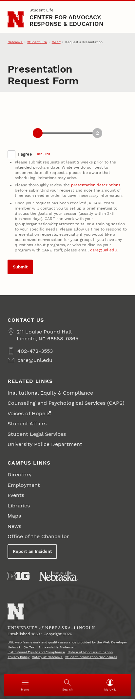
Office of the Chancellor (38, 536)
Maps (14, 516)
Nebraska (15, 42)
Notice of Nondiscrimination (90, 652)
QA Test (30, 647)
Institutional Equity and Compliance (36, 652)
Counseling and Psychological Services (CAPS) (66, 403)
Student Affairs (27, 423)
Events (16, 495)
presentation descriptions (95, 185)
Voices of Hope (26, 413)
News (14, 526)
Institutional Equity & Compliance (50, 393)
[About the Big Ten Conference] (18, 576)
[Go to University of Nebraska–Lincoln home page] (16, 19)
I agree (34, 154)
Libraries (19, 506)
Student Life (41, 10)
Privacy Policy (18, 657)
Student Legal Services (37, 434)
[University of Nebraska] (58, 576)
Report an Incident (32, 551)
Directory (19, 474)
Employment (24, 485)
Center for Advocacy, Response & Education (66, 20)
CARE (56, 42)
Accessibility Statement (57, 647)
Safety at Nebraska (47, 657)
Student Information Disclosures (91, 657)
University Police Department (45, 444)
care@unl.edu (103, 250)
